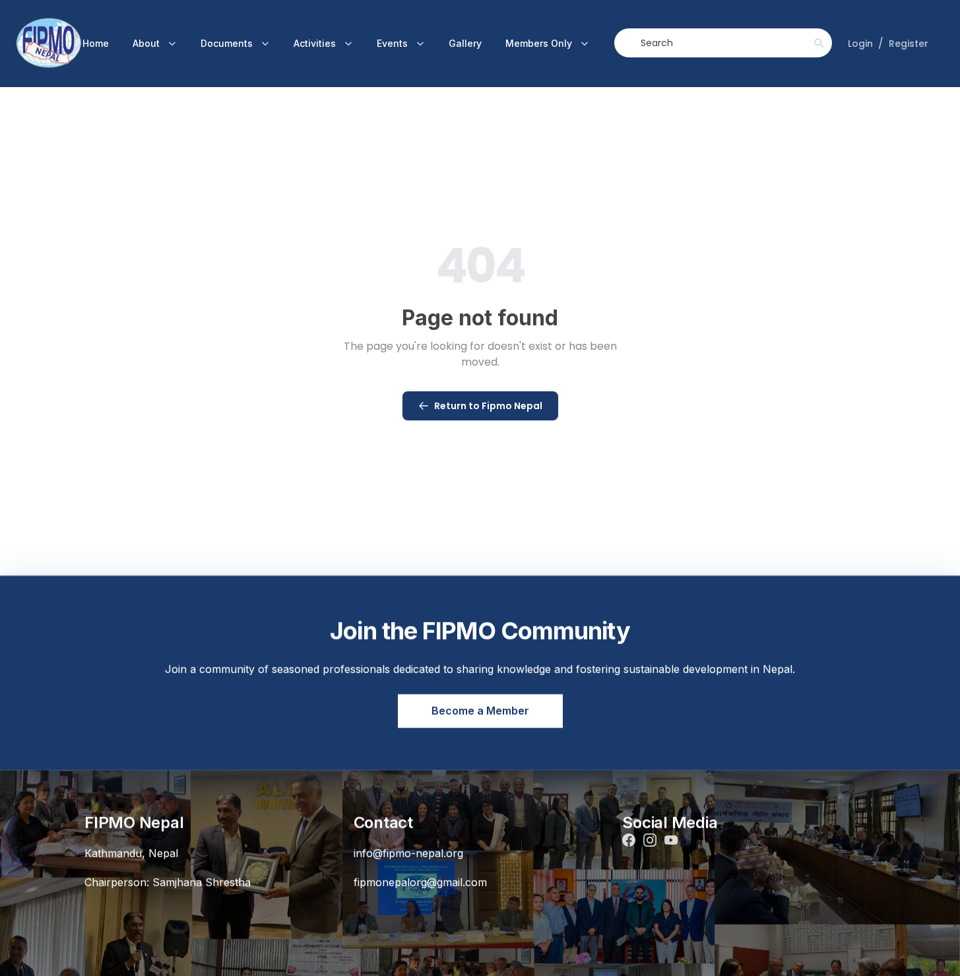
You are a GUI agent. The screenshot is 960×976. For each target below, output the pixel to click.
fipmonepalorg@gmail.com (420, 881)
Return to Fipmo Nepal (488, 405)
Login (860, 43)
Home (95, 43)
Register (908, 43)
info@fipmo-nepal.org (408, 852)
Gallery (465, 43)
